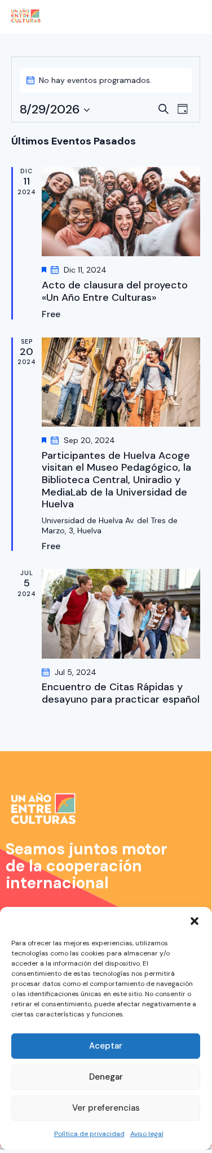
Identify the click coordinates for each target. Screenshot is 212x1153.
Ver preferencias (106, 1107)
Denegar (106, 1076)
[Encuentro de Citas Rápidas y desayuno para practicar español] (121, 613)
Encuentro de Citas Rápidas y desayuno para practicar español (121, 693)
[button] (194, 921)
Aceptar (105, 1045)
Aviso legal (147, 1133)
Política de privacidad (89, 1133)
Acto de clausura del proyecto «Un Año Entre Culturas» (115, 291)
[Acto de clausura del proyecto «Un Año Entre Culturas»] (121, 211)
